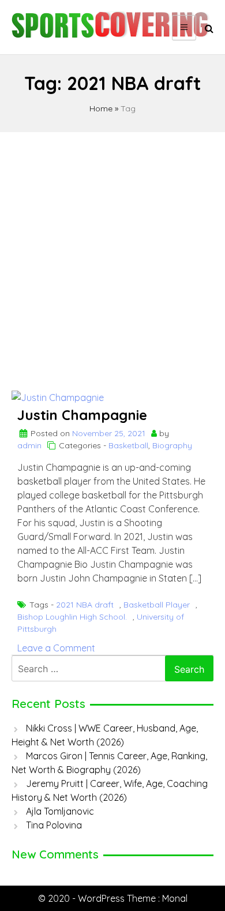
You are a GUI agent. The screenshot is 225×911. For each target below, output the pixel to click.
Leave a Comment (56, 648)
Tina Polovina (54, 825)
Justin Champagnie (82, 414)
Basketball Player (156, 604)
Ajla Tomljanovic (60, 811)
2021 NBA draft (85, 604)
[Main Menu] (184, 27)
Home (100, 108)
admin (29, 445)
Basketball (128, 445)
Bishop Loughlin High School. (72, 617)
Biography (172, 445)
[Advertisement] (112, 256)
